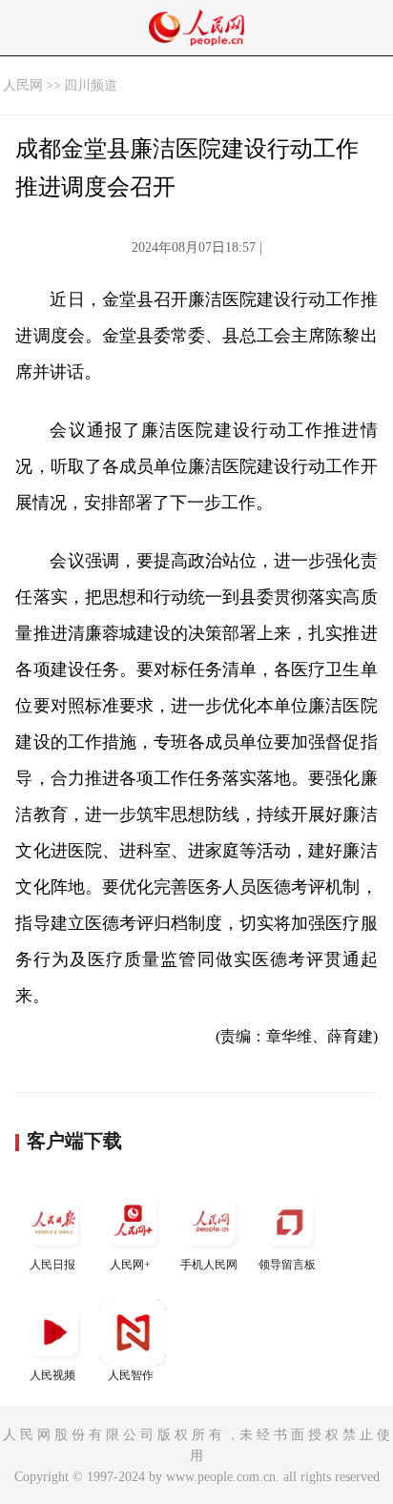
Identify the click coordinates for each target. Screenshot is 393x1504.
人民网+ (130, 1264)
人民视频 (52, 1375)
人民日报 (52, 1264)
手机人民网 (209, 1264)
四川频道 (90, 85)
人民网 (23, 85)
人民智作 (131, 1375)
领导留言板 (287, 1264)
